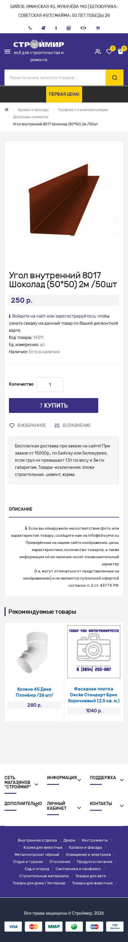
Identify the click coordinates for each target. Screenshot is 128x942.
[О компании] (56, 28)
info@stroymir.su (103, 535)
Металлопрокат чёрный (37, 854)
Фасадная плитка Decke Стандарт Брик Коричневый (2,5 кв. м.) (94, 694)
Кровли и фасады (85, 847)
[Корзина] (98, 28)
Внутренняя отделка (37, 840)
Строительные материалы (44, 876)
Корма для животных (43, 847)
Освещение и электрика (88, 854)
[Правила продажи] (69, 28)
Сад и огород (37, 869)
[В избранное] (26, 671)
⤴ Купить (54, 405)
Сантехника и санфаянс (78, 869)
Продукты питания (94, 861)
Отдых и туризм (28, 861)
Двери (69, 840)
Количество (21, 384)
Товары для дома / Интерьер (39, 883)
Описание (20, 509)
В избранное (32, 425)
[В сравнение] (42, 671)
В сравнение (77, 425)
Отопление (59, 861)
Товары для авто (90, 876)
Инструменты (95, 840)
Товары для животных (92, 883)
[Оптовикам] (83, 28)
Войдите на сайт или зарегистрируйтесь (53, 316)
